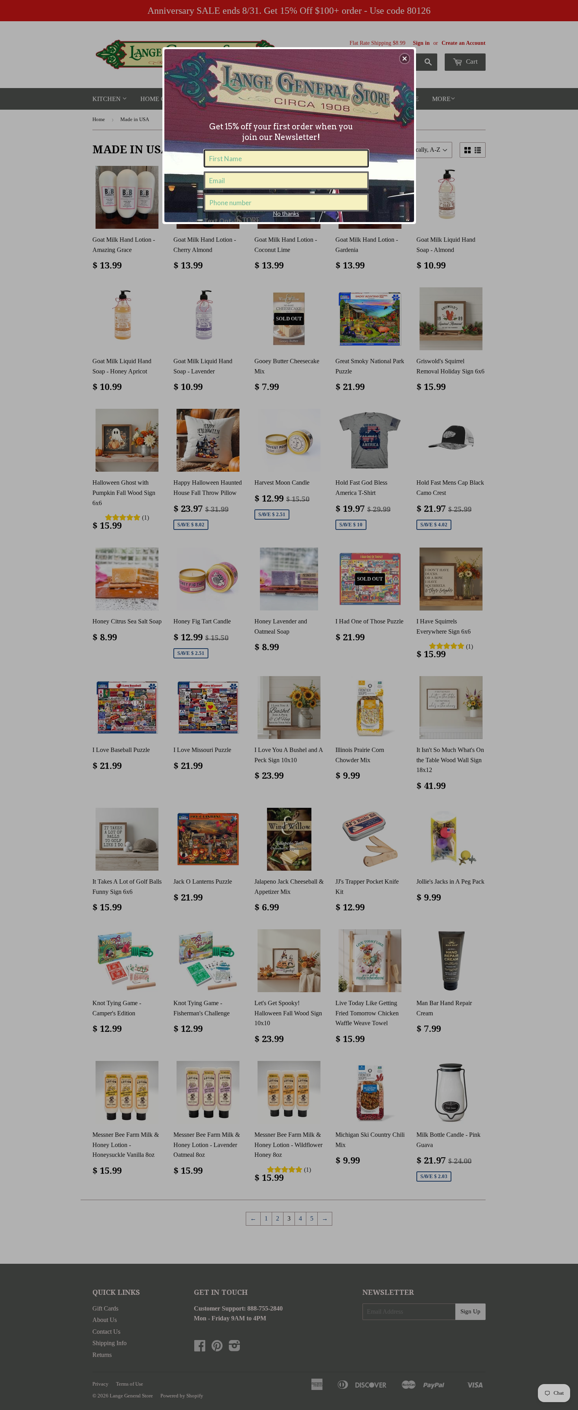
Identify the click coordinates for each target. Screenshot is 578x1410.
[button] (404, 58)
